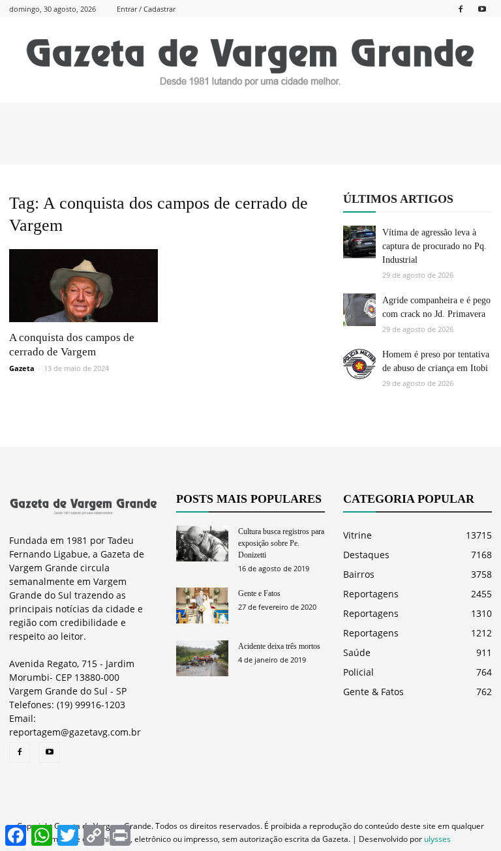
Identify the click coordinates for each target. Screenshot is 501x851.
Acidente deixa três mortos (279, 646)
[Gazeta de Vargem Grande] (250, 60)
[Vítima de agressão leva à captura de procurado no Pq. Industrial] (359, 242)
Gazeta (22, 368)
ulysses (437, 838)
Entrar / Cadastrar (146, 9)
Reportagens (371, 594)
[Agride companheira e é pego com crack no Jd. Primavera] (359, 309)
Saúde (357, 652)
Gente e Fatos (259, 593)
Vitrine (357, 535)
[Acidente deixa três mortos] (202, 658)
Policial (358, 672)
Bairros (358, 574)
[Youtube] (482, 9)
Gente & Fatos (373, 691)
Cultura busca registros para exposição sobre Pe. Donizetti (281, 543)
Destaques (366, 554)
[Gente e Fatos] (202, 605)
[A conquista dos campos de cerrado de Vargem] (83, 285)
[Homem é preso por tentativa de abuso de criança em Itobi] (359, 364)
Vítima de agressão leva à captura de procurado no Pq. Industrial (434, 246)
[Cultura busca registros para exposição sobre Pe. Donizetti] (202, 543)
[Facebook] (460, 9)
